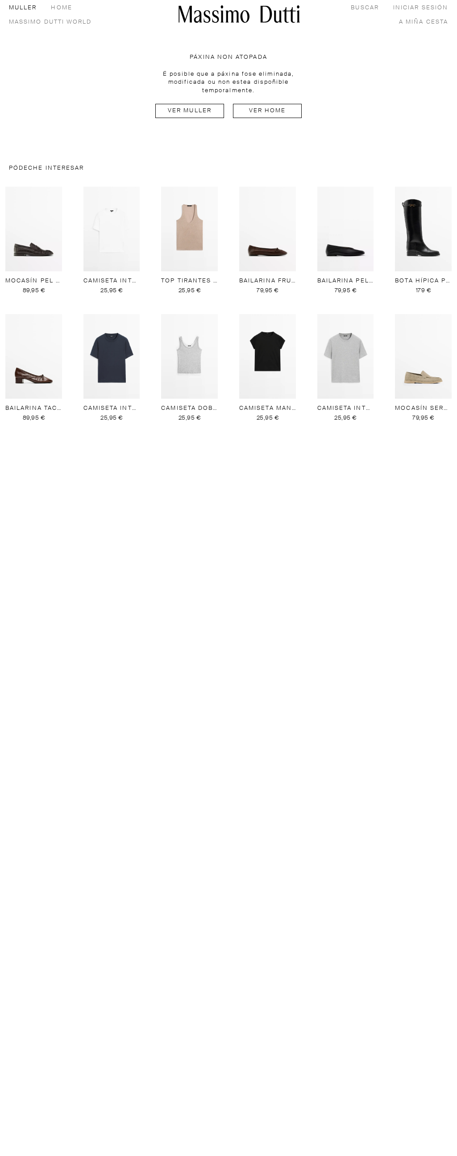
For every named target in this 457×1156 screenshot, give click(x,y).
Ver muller (190, 111)
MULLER (23, 8)
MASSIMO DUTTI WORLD (50, 22)
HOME (61, 8)
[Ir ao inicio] (239, 14)
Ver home (267, 111)
